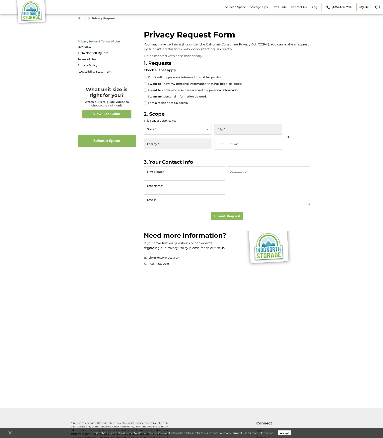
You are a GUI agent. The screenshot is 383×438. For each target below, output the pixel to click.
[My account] (377, 7)
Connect (264, 423)
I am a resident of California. (168, 102)
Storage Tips (259, 7)
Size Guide (279, 7)
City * (221, 129)
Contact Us (299, 7)
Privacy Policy (217, 432)
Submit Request (227, 216)
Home (82, 18)
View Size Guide (106, 114)
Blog (314, 7)
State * (152, 129)
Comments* (239, 172)
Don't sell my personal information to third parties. (185, 77)
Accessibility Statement (95, 71)
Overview (84, 47)
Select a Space (235, 7)
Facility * (153, 144)
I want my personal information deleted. (177, 96)
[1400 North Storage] (31, 12)
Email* (151, 200)
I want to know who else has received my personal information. (194, 90)
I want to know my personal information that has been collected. (195, 83)
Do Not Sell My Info (94, 53)
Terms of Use (239, 432)
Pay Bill (363, 7)
